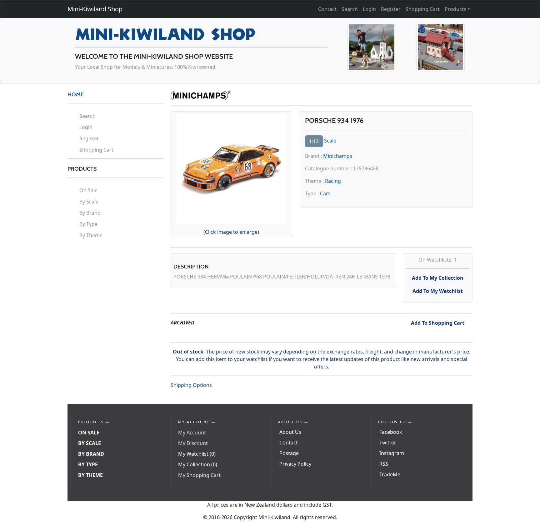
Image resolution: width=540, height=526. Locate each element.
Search (350, 9)
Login (369, 9)
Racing (333, 181)
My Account (192, 432)
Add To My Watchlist (437, 291)
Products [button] (455, 9)
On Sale (88, 190)
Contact (327, 9)
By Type (88, 224)
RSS (383, 463)
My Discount (193, 443)
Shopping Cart (423, 9)
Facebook (390, 431)
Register (391, 9)
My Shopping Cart (199, 475)
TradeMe (389, 474)
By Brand (90, 212)
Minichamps (337, 156)
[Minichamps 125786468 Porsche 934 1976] (231, 167)
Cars (325, 193)
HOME (76, 94)
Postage (289, 453)
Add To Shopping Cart (437, 322)
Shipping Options (191, 385)
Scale (330, 140)
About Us (290, 431)
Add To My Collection (437, 277)
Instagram (391, 453)
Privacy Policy (295, 463)
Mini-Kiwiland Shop (95, 9)
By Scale (88, 201)
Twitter (387, 442)
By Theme (90, 235)
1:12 (314, 141)
